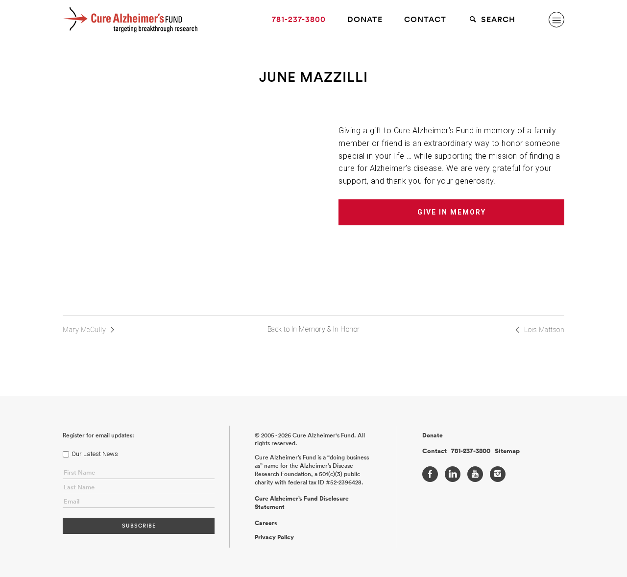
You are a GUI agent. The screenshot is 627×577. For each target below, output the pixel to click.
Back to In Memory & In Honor (313, 329)
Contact (425, 19)
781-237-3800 (299, 19)
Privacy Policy (274, 537)
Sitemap (507, 451)
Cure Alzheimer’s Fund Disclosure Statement (302, 502)
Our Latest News (95, 453)
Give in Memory (451, 212)
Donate (365, 19)
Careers (266, 523)
